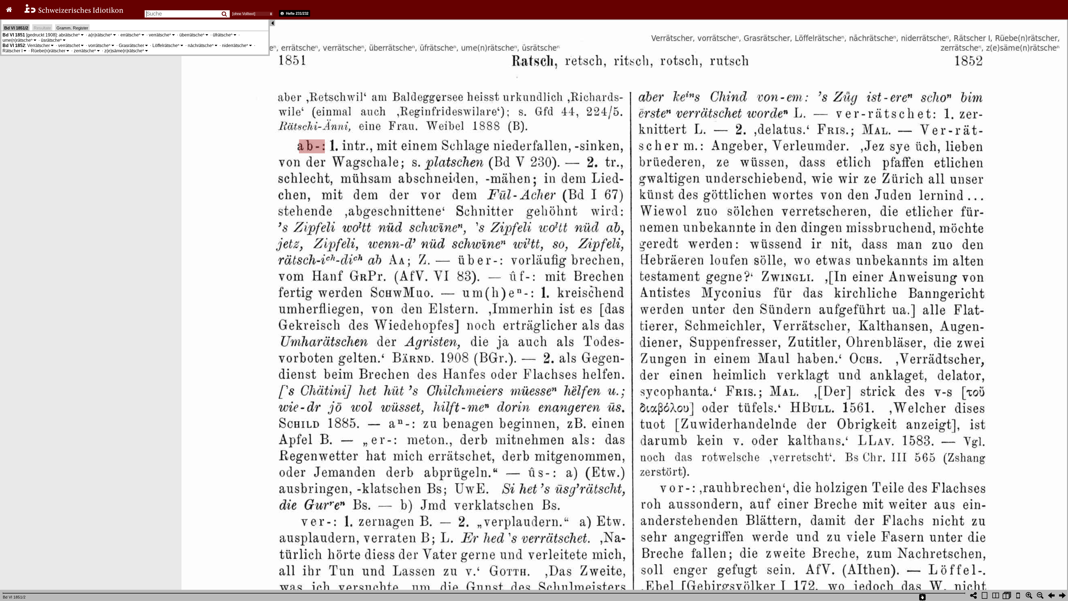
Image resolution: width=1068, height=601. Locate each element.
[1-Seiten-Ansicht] (984, 595)
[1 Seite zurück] (1051, 595)
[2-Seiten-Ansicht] (995, 595)
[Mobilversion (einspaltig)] (1018, 595)
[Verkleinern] (1040, 595)
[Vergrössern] (1029, 595)
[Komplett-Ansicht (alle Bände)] (1006, 595)
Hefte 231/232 (296, 13)
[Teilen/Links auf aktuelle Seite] (973, 595)
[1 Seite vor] (1062, 595)
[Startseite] (70, 12)
